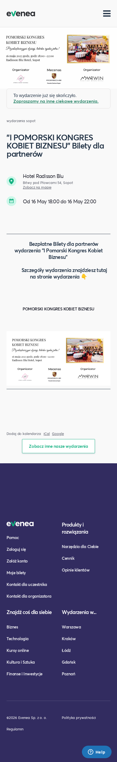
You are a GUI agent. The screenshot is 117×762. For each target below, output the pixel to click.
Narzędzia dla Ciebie (80, 546)
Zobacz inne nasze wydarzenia (58, 446)
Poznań (68, 673)
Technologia (18, 638)
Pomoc (13, 537)
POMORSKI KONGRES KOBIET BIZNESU (58, 309)
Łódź (66, 650)
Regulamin (15, 729)
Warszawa (71, 627)
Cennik (68, 558)
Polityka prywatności (79, 717)
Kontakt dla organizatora (29, 596)
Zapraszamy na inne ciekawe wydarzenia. (55, 101)
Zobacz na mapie (37, 187)
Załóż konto (17, 561)
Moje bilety (16, 572)
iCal (47, 434)
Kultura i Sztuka (21, 662)
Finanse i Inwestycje (24, 673)
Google (58, 434)
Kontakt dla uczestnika (27, 584)
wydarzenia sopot (21, 121)
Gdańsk (68, 662)
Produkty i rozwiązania (75, 528)
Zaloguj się (16, 549)
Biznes (12, 627)
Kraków (69, 638)
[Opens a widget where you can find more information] (97, 752)
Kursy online (18, 650)
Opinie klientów (76, 570)
